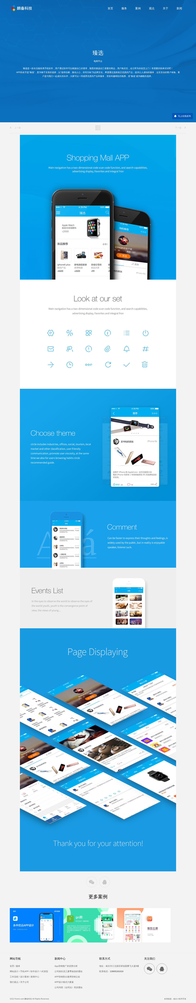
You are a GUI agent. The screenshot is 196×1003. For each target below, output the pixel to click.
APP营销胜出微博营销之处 (67, 976)
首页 (110, 8)
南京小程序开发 (179, 999)
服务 (124, 8)
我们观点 (14, 982)
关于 (165, 8)
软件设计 (34, 971)
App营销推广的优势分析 (66, 966)
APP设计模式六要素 (64, 982)
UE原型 (44, 971)
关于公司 (24, 982)
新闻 (179, 8)
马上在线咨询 (184, 116)
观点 (152, 8)
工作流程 (14, 976)
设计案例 (24, 976)
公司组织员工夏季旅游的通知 (68, 971)
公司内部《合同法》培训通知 (68, 987)
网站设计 (14, 971)
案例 (138, 8)
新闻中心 (35, 976)
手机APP (24, 971)
